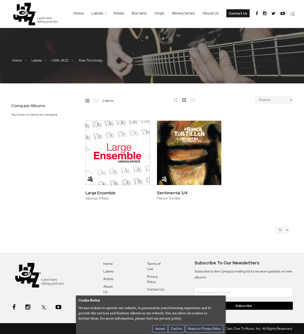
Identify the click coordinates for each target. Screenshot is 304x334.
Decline (176, 329)
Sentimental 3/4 (172, 193)
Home (78, 13)
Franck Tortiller (169, 198)
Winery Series (183, 13)
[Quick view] (139, 143)
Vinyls (159, 13)
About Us (210, 13)
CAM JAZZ (60, 60)
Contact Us (238, 13)
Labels (97, 13)
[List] (98, 100)
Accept (160, 329)
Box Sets (139, 13)
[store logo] (38, 14)
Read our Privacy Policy (204, 329)
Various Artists (97, 198)
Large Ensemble (100, 193)
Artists (118, 13)
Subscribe (243, 306)
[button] (139, 127)
